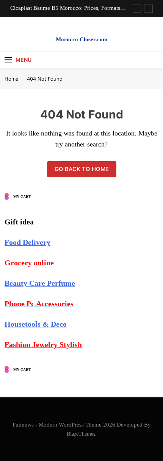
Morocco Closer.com (82, 39)
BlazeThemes (81, 434)
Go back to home (82, 169)
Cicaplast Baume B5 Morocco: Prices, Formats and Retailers (65, 8)
